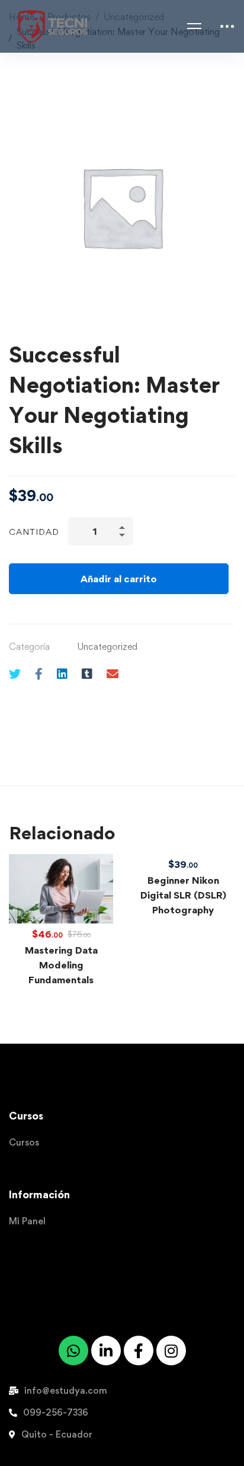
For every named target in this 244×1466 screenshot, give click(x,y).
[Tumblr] (87, 674)
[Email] (112, 674)
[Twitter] (15, 674)
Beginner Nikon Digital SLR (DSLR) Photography (183, 895)
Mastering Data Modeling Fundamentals (61, 965)
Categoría (29, 646)
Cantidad (34, 532)
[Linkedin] (62, 674)
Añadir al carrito (119, 579)
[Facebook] (39, 674)
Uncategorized (107, 646)
